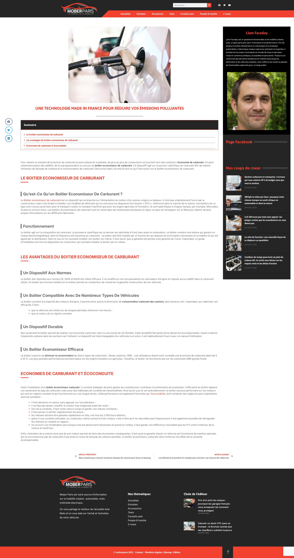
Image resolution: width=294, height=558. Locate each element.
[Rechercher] (209, 5)
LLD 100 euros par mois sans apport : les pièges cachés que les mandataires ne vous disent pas (265, 220)
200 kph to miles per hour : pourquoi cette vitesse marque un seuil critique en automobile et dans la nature (264, 200)
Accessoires (157, 14)
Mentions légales (153, 552)
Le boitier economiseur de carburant (44, 134)
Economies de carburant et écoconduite (46, 145)
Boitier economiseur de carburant (42, 200)
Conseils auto (187, 14)
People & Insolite (208, 14)
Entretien (141, 14)
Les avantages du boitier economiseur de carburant (52, 140)
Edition (176, 552)
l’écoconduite (157, 393)
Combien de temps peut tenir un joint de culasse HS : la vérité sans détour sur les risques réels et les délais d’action (264, 260)
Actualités (125, 14)
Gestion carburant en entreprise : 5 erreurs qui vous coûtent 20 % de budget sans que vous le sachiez (265, 180)
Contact (139, 552)
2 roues (227, 14)
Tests (171, 14)
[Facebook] (219, 5)
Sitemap (167, 552)
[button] (8, 121)
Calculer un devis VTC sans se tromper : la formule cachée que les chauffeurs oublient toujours (215, 526)
